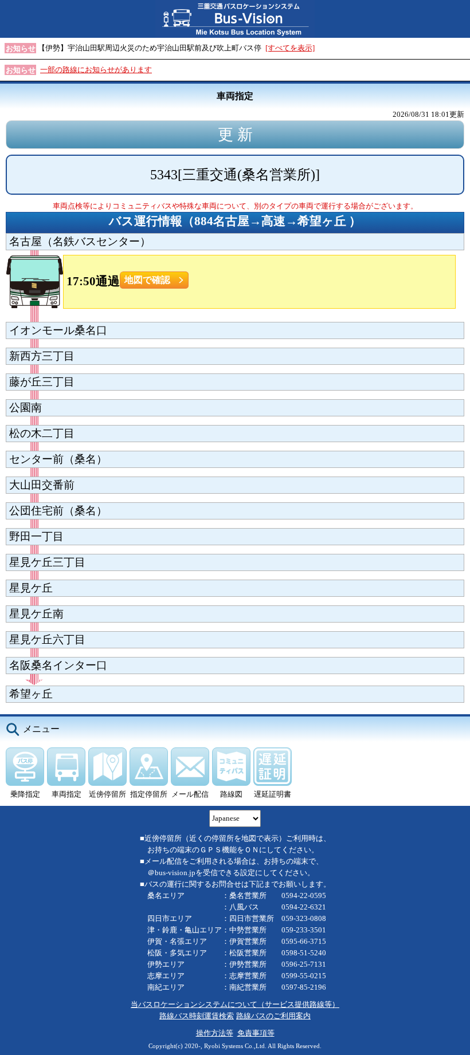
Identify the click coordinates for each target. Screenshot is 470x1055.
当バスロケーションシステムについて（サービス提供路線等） (235, 1004)
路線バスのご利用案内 (273, 1015)
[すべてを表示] (290, 48)
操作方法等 (214, 1033)
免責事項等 (256, 1033)
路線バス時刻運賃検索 (196, 1015)
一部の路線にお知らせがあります (96, 69)
